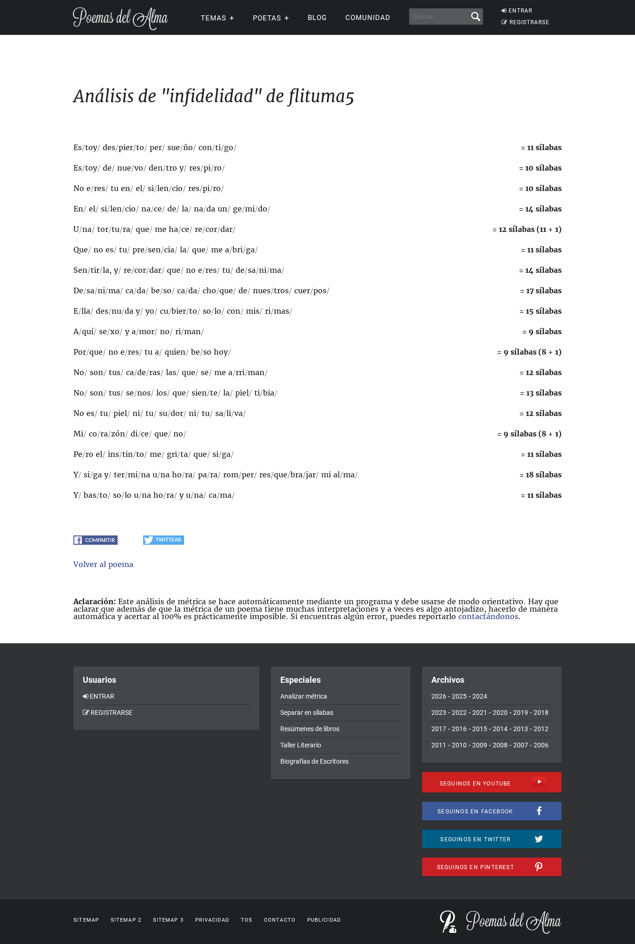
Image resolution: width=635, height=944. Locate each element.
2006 (541, 745)
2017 (438, 729)
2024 (479, 696)
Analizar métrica (303, 696)
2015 (479, 729)
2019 (520, 712)
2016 (459, 729)
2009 (479, 745)
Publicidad (324, 920)
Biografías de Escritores (314, 761)
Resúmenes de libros (309, 729)
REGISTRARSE (529, 22)
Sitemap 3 (168, 920)
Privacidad (212, 920)
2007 (520, 745)
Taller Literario (300, 745)
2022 (459, 712)
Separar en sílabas (306, 712)
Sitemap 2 (126, 920)
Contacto (280, 920)
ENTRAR (520, 10)
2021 (479, 712)
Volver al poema (103, 564)
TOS (246, 920)
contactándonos (488, 616)
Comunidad (367, 17)
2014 (500, 729)
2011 (438, 745)
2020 (500, 712)
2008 (500, 745)
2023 (438, 712)
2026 (438, 696)
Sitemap (86, 920)
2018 (541, 712)
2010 (459, 745)
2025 (459, 696)
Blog (317, 17)
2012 (541, 729)
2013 (520, 729)
